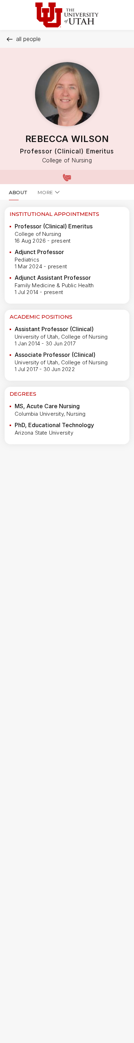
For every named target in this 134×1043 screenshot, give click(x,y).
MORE (45, 192)
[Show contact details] (67, 177)
